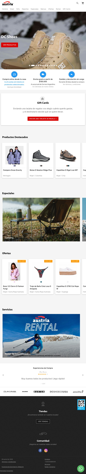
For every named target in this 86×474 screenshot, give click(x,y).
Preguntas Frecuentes (6, 471)
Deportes (25, 9)
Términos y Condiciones (9, 462)
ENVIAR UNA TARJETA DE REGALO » (43, 119)
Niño (18, 9)
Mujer (12, 9)
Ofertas (51, 9)
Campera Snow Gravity (12, 170)
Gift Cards (66, 9)
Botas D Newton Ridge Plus (41, 170)
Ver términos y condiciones (71, 84)
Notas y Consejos (50, 467)
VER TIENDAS (43, 421)
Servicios (47, 464)
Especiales (34, 9)
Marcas (43, 9)
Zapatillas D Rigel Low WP (67, 170)
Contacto (47, 459)
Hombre (5, 9)
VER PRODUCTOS (9, 45)
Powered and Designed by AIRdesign (13, 467)
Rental (58, 9)
